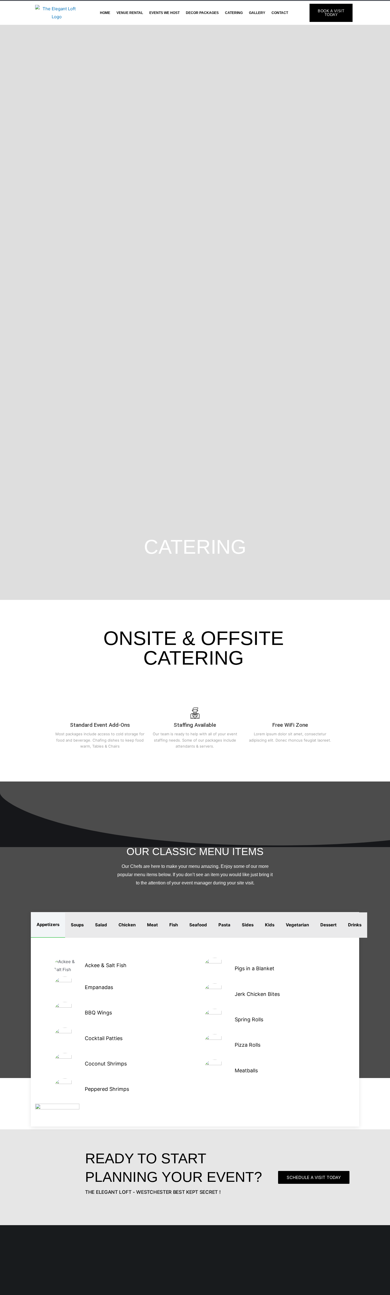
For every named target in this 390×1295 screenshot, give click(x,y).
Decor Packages (202, 13)
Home (105, 13)
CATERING (234, 13)
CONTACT (280, 13)
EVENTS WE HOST (164, 13)
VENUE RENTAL (129, 13)
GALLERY (257, 13)
